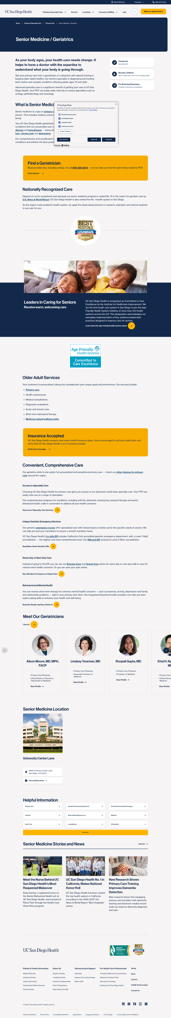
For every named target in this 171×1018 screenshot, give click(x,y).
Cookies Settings (65, 131)
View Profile (35, 686)
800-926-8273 (80, 167)
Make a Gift (79, 981)
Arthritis (27, 815)
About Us (57, 968)
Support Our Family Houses (85, 977)
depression (45, 133)
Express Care (74, 564)
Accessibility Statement (61, 1014)
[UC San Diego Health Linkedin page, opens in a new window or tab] (123, 1004)
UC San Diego (108, 1014)
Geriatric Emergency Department (78, 806)
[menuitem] (54, 12)
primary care (50, 111)
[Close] (116, 104)
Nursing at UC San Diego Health (112, 985)
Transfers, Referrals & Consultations (113, 974)
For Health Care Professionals (113, 968)
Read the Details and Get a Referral (38, 605)
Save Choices (64, 139)
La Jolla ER (52, 536)
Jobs (124, 12)
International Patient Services (34, 985)
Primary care (32, 389)
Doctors (74, 12)
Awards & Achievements (62, 981)
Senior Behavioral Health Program (122, 806)
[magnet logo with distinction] (120, 950)
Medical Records (29, 974)
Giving (133, 968)
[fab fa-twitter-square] (146, 1004)
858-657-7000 (160, 2)
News (133, 974)
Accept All (109, 139)
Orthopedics (115, 824)
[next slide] (166, 650)
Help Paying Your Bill (60, 989)
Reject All (94, 139)
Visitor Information (30, 981)
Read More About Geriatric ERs (36, 546)
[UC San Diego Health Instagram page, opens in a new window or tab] (129, 1004)
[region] (86, 124)
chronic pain (27, 133)
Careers (134, 979)
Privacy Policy (44, 1014)
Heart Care (28, 824)
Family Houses (28, 989)
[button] (135, 12)
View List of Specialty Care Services (38, 510)
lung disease (35, 130)
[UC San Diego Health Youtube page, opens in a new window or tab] (140, 1004)
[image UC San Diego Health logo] (23, 12)
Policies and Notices (29, 1014)
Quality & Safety (59, 974)
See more (85, 832)
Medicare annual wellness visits (42, 419)
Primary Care (29, 806)
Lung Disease (72, 824)
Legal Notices (77, 1014)
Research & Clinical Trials (109, 977)
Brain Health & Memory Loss (77, 815)
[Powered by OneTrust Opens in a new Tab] (61, 145)
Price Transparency (60, 985)
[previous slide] (5, 650)
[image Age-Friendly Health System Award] (85, 355)
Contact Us (135, 991)
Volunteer (78, 974)
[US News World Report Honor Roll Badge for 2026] (139, 950)
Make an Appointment (153, 11)
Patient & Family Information (35, 968)
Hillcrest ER (93, 539)
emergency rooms (45, 527)
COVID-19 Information (139, 985)
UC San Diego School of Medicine (127, 1014)
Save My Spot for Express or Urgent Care (40, 574)
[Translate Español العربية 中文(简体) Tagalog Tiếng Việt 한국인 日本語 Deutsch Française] (138, 2)
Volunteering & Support (85, 968)
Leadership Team (59, 977)
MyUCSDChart (119, 2)
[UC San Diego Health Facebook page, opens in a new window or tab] (135, 1004)
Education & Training (107, 981)
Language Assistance (93, 1014)
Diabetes (114, 815)
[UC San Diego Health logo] (41, 950)
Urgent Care (92, 564)
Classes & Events (29, 977)
